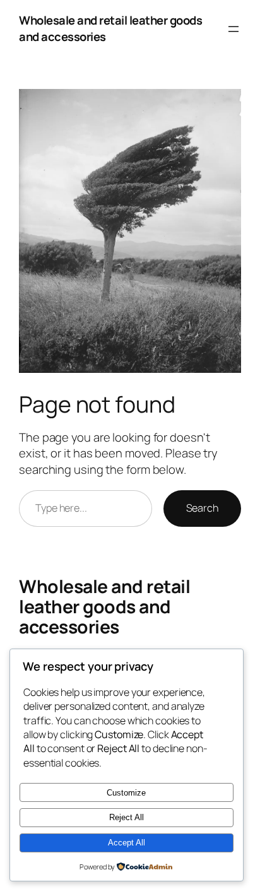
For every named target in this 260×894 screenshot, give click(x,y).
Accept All (126, 842)
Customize (126, 792)
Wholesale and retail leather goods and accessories (110, 28)
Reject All (126, 817)
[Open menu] (233, 29)
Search (202, 508)
